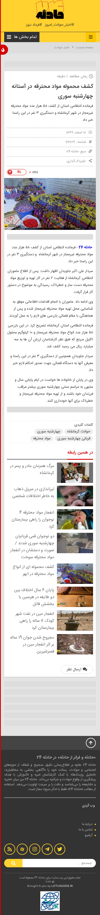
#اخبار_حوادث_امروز (59, 25)
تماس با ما (85, 829)
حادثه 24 (72, 151)
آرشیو (88, 835)
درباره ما (87, 824)
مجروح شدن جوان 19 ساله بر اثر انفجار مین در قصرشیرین (32, 644)
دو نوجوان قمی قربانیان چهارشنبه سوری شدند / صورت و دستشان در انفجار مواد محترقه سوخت (32, 547)
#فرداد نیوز (34, 25)
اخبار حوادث (61, 47)
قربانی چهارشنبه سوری (74, 438)
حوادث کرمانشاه (78, 431)
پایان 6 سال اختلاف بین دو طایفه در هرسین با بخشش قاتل (34, 597)
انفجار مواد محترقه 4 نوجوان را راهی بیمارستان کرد (33, 519)
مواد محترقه (42, 438)
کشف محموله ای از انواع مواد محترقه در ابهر (33, 570)
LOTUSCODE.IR (62, 886)
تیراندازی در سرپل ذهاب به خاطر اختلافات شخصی (33, 493)
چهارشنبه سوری (48, 431)
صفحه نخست (84, 47)
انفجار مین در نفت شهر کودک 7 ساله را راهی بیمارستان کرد (35, 620)
